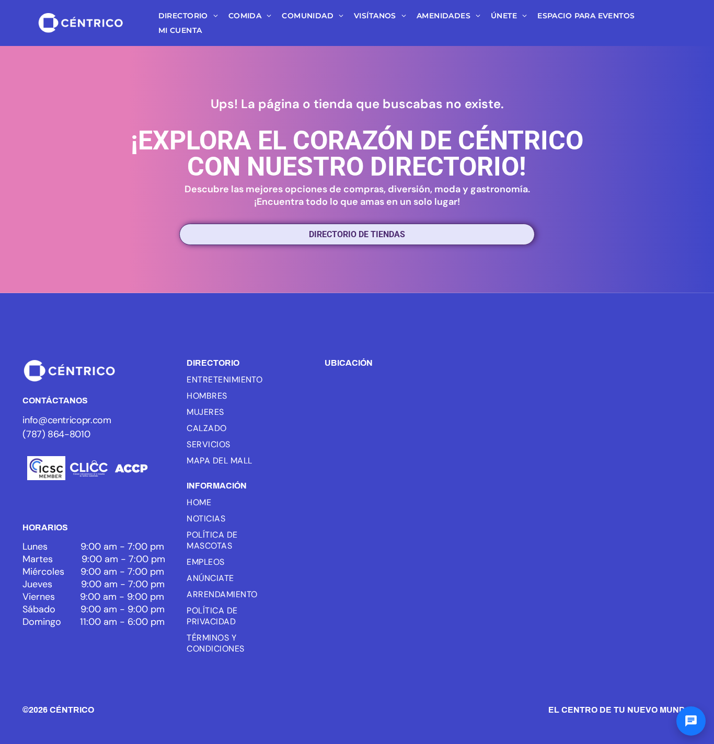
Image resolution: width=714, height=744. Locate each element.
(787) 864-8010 (56, 434)
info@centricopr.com (66, 420)
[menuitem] (188, 16)
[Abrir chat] (691, 721)
